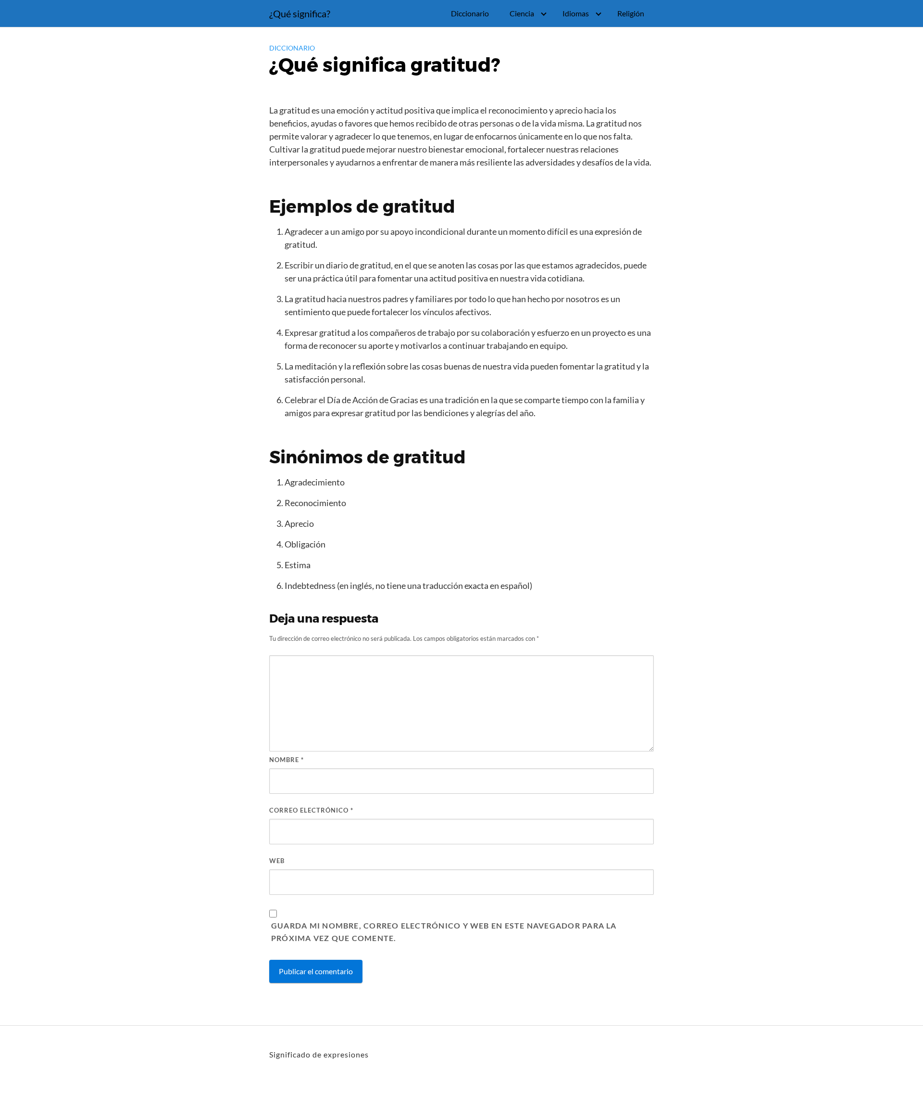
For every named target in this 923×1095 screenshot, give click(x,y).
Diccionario (470, 13)
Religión (630, 13)
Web (277, 861)
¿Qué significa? (299, 13)
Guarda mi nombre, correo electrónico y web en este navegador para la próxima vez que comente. (444, 931)
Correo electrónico (311, 810)
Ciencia (522, 13)
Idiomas (575, 13)
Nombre (286, 760)
